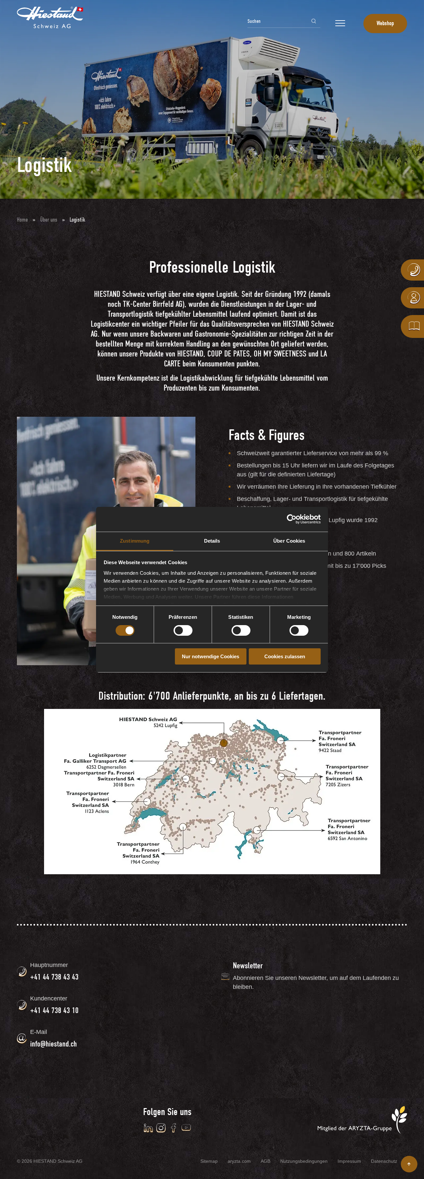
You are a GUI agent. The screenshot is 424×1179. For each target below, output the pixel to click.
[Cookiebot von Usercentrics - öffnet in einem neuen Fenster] (292, 519)
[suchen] (313, 20)
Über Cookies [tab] (289, 541)
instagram (161, 1128)
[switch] (183, 630)
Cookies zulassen (284, 656)
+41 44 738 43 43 (54, 977)
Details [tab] (212, 541)
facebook (173, 1128)
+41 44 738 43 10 (54, 1010)
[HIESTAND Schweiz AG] (50, 17)
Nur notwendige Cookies (210, 656)
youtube (186, 1128)
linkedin (148, 1128)
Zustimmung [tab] (134, 541)
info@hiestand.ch (53, 1043)
